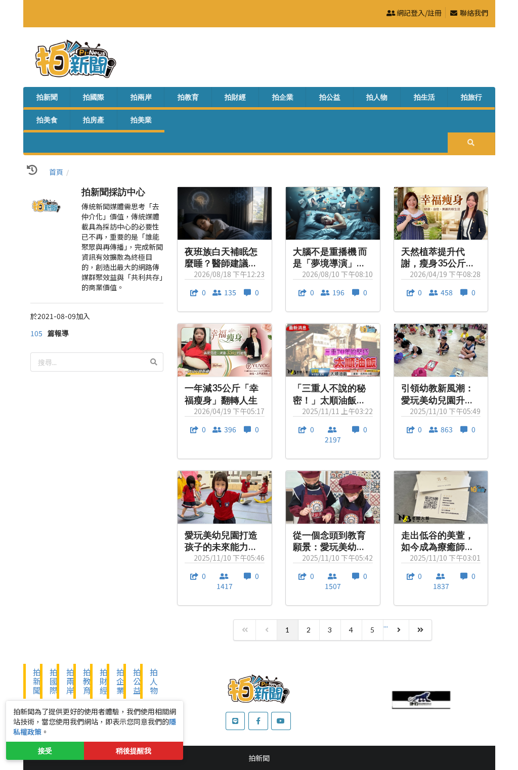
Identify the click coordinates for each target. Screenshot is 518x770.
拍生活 (424, 97)
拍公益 (329, 97)
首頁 (56, 172)
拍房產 (93, 119)
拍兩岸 (141, 97)
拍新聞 (47, 97)
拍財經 (235, 97)
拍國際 (93, 97)
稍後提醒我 (133, 750)
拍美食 (47, 119)
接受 (45, 750)
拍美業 (141, 119)
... (385, 624)
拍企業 (282, 97)
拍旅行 (471, 97)
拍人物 (376, 97)
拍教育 (188, 97)
